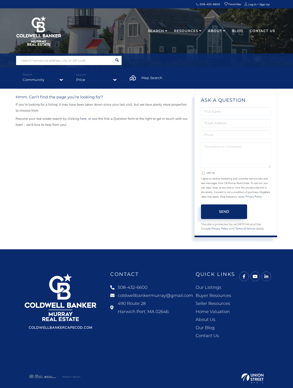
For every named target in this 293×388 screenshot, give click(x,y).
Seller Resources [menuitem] (213, 303)
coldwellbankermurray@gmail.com (155, 295)
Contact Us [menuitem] (262, 31)
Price (80, 80)
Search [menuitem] (156, 31)
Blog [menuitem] (237, 31)
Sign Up (265, 4)
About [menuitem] (215, 31)
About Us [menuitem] (205, 319)
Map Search (152, 78)
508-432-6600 (209, 4)
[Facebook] (244, 276)
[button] (117, 60)
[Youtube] (255, 276)
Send (224, 212)
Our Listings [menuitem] (208, 287)
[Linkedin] (266, 276)
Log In (252, 4)
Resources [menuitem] (186, 31)
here (83, 118)
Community (34, 80)
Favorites (234, 4)
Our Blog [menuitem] (205, 327)
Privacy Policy (254, 196)
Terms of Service (245, 229)
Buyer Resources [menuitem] (213, 295)
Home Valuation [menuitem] (213, 311)
